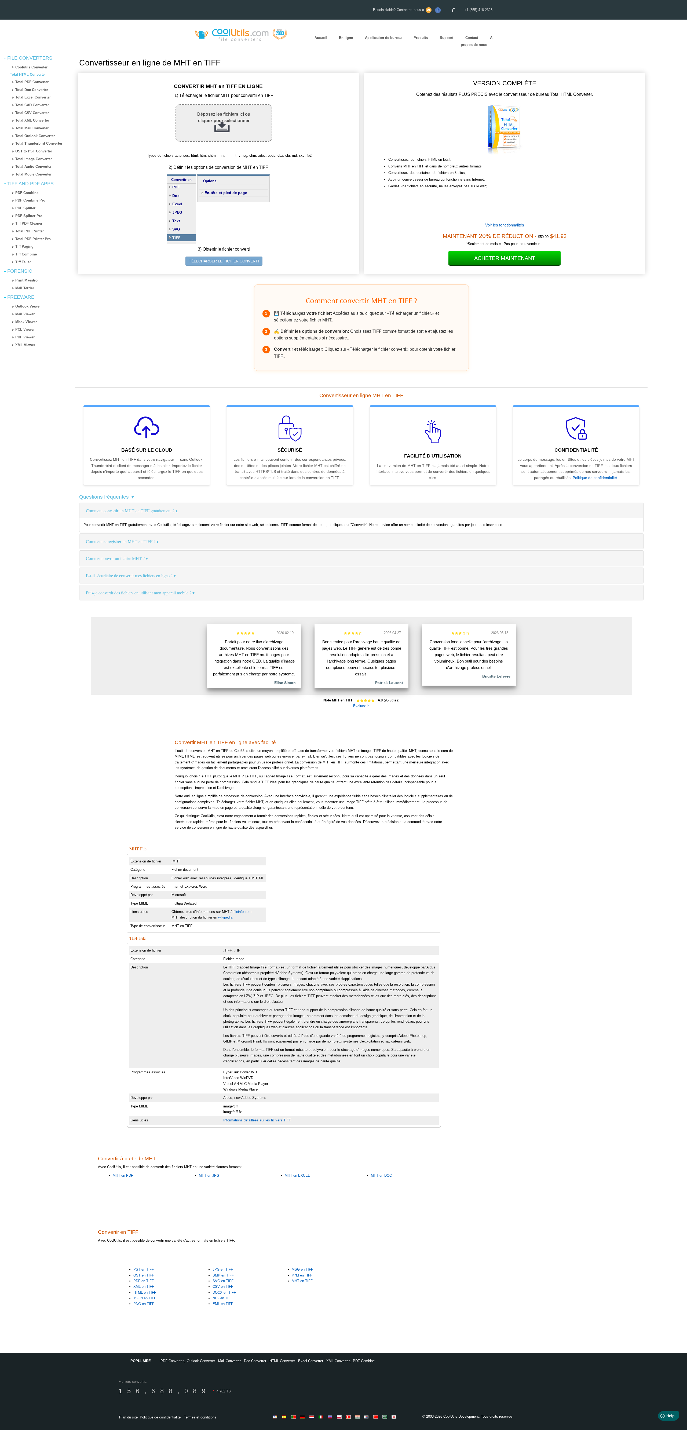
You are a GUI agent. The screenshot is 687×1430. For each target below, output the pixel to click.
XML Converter (338, 1361)
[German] (303, 1417)
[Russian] (330, 1417)
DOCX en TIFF (224, 1292)
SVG (176, 229)
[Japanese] (394, 1417)
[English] (276, 1417)
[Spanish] (285, 1417)
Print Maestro (26, 280)
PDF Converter (172, 1361)
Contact (471, 38)
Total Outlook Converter (35, 136)
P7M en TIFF (302, 1275)
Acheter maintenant (504, 258)
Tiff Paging (24, 246)
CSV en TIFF (223, 1287)
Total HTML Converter (28, 74)
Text (176, 221)
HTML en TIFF (144, 1292)
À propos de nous (476, 41)
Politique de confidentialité (595, 478)
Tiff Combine (26, 254)
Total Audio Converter (33, 166)
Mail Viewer (25, 314)
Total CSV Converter (32, 113)
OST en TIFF (143, 1275)
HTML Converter (282, 1361)
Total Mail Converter (32, 128)
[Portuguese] (294, 1417)
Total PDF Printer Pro (33, 239)
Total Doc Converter (31, 90)
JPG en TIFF (223, 1269)
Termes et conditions (200, 1417)
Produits (421, 38)
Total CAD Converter (32, 105)
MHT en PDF (123, 1175)
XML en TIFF (143, 1287)
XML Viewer (25, 345)
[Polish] (340, 1417)
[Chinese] (376, 1417)
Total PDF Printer (29, 231)
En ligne (346, 38)
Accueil (321, 38)
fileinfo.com (242, 912)
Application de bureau (383, 38)
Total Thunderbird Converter (38, 143)
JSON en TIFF (144, 1298)
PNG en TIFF (143, 1304)
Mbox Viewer (26, 322)
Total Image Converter (33, 159)
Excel (177, 204)
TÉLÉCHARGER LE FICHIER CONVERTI (224, 261)
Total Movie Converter (33, 174)
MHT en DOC (381, 1175)
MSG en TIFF (302, 1269)
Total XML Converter (32, 120)
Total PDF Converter (32, 82)
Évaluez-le (361, 706)
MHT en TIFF (302, 1281)
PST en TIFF (143, 1269)
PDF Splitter (25, 208)
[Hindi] (358, 1417)
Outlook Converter (201, 1361)
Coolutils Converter (31, 67)
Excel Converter (310, 1361)
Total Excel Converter (33, 97)
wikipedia (225, 917)
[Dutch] (312, 1417)
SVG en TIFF (223, 1281)
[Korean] (367, 1417)
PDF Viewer (25, 337)
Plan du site (128, 1417)
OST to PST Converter (33, 151)
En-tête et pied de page (225, 193)
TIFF (176, 238)
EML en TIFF (223, 1304)
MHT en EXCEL (297, 1175)
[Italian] (321, 1417)
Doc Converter (255, 1361)
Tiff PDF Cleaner (28, 223)
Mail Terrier (24, 288)
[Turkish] (349, 1417)
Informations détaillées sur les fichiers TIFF (257, 1120)
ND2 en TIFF (223, 1298)
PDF (176, 187)
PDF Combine (26, 193)
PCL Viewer (25, 329)
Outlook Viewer (28, 306)
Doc (176, 195)
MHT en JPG (209, 1175)
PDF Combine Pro (30, 200)
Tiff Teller (23, 262)
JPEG (177, 212)
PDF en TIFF (143, 1281)
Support (446, 38)
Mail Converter (229, 1361)
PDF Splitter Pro (28, 216)
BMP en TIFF (223, 1275)
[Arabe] (385, 1417)
